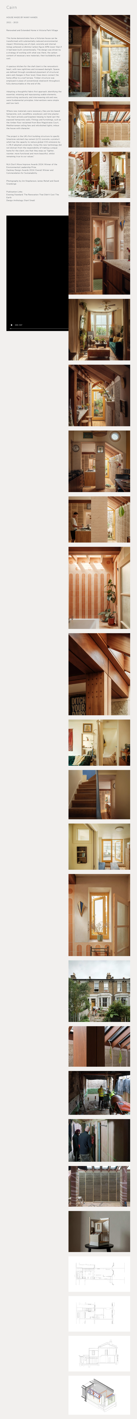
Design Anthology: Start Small (20, 200)
